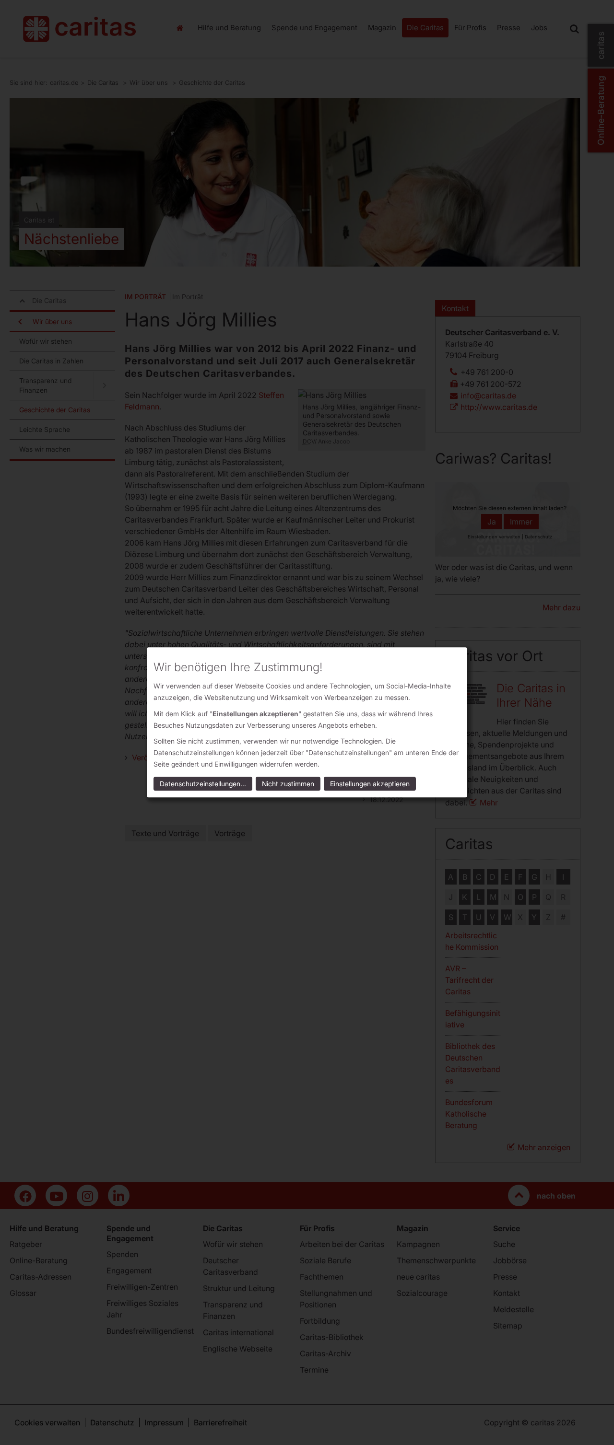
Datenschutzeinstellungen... (203, 784)
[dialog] (307, 722)
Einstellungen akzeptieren (370, 784)
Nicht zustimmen (288, 784)
